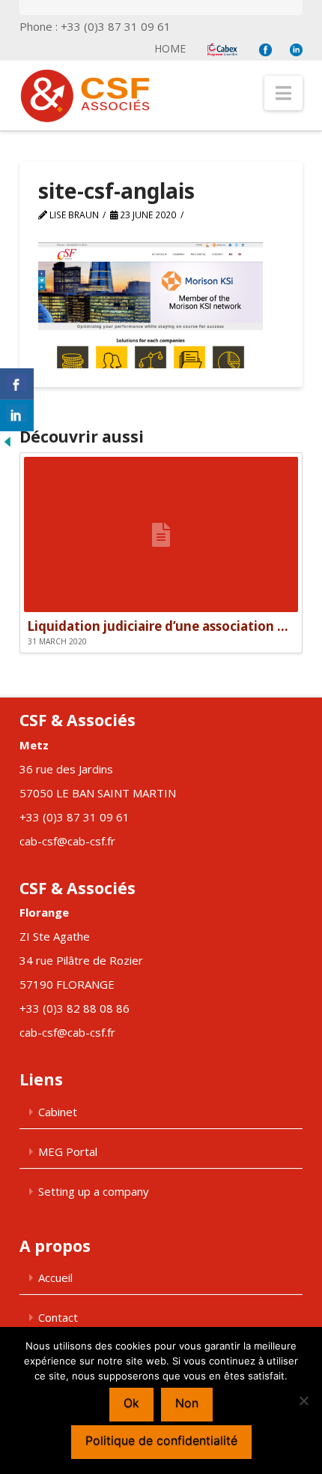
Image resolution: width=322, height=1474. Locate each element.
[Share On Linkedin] (17, 415)
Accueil (55, 1277)
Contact (58, 1317)
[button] (283, 93)
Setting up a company (93, 1191)
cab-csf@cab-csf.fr (67, 840)
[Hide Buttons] (7, 440)
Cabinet (57, 1111)
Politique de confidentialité (161, 1440)
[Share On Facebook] (17, 384)
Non (186, 1402)
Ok (131, 1402)
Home (170, 48)
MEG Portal (67, 1151)
